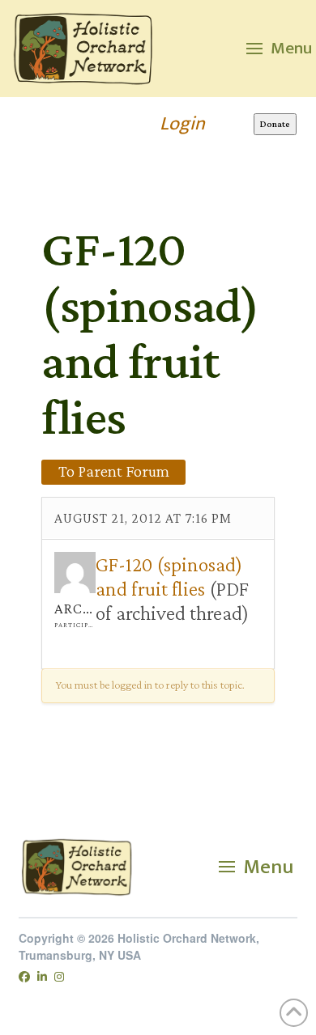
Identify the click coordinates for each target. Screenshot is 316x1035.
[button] (279, 49)
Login (182, 124)
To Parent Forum (113, 471)
